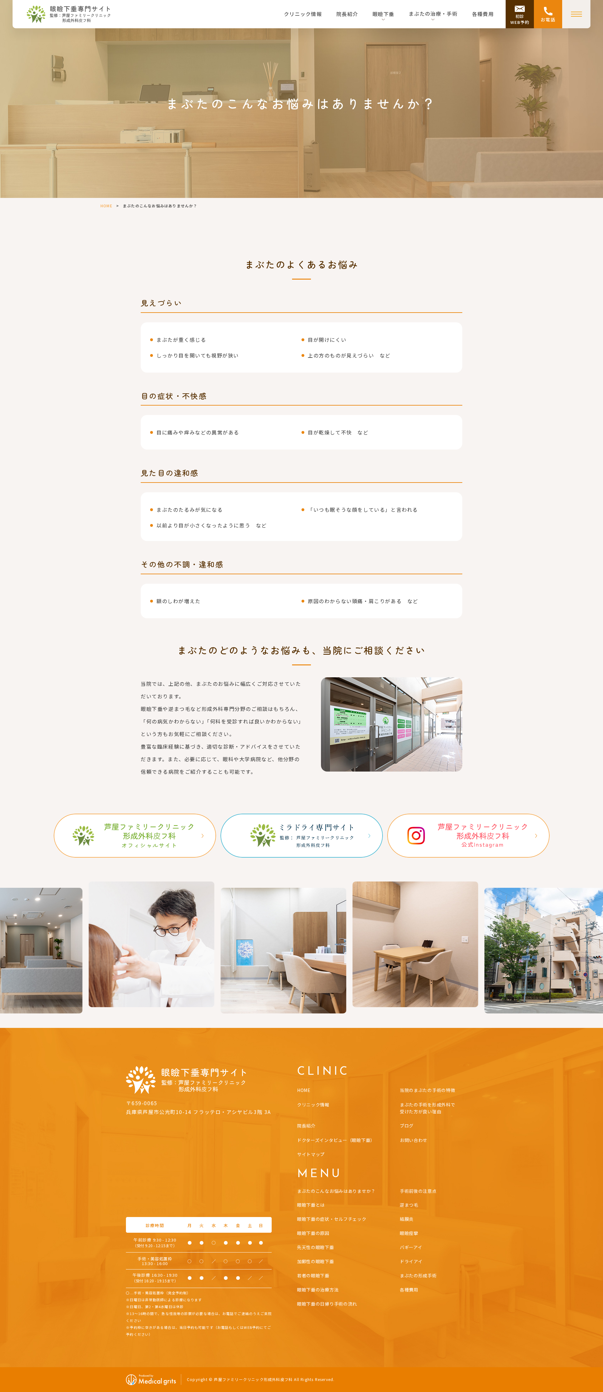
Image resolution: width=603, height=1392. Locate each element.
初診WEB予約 (519, 19)
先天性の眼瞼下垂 (315, 1247)
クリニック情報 (303, 14)
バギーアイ (411, 1247)
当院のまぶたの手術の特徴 (427, 1090)
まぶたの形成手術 (418, 1275)
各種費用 (483, 14)
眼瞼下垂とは (311, 1205)
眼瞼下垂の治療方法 (318, 1289)
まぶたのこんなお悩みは (336, 1191)
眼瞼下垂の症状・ (332, 1219)
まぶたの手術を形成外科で (427, 1108)
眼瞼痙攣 (409, 1233)
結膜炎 (407, 1219)
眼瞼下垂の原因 (313, 1233)
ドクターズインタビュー (336, 1140)
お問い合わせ (413, 1140)
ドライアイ (411, 1261)
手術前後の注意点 (418, 1191)
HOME (106, 205)
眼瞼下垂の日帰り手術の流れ (327, 1304)
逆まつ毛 (409, 1205)
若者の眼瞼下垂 (313, 1275)
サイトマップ (311, 1154)
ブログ (407, 1125)
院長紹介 (347, 14)
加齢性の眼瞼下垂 (315, 1261)
